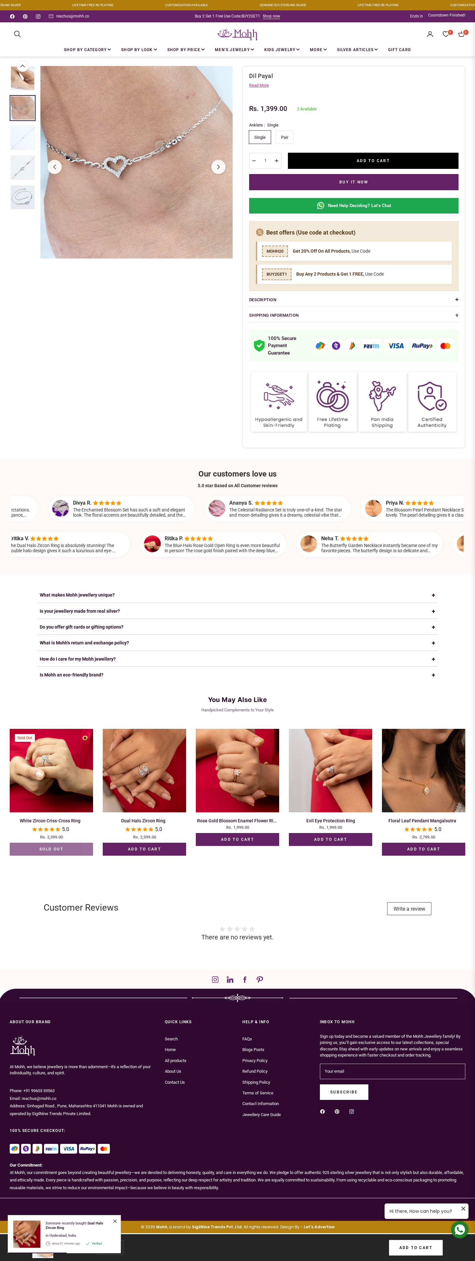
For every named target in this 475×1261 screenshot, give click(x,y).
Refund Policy (255, 1071)
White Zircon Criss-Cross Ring (50, 820)
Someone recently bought (74, 1225)
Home (170, 1049)
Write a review (409, 909)
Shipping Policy (256, 1082)
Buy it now (353, 182)
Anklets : (264, 125)
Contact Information (260, 1103)
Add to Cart (415, 1247)
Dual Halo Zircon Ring (143, 820)
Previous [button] (55, 167)
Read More (259, 85)
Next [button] (218, 167)
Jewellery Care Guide (261, 1114)
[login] (430, 34)
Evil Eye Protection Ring (330, 820)
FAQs (247, 1038)
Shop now (271, 16)
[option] (136, 162)
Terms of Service (257, 1093)
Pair (284, 137)
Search (171, 1038)
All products (175, 1060)
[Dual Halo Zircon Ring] (24, 1234)
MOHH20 (275, 251)
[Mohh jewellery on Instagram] (353, 1111)
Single (260, 137)
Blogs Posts (253, 1049)
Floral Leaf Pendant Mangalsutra (422, 820)
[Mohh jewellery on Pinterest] (338, 1111)
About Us (173, 1071)
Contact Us (175, 1082)
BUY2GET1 (277, 274)
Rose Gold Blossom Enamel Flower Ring (237, 820)
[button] (17, 34)
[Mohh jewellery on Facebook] (324, 1111)
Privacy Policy (255, 1060)
